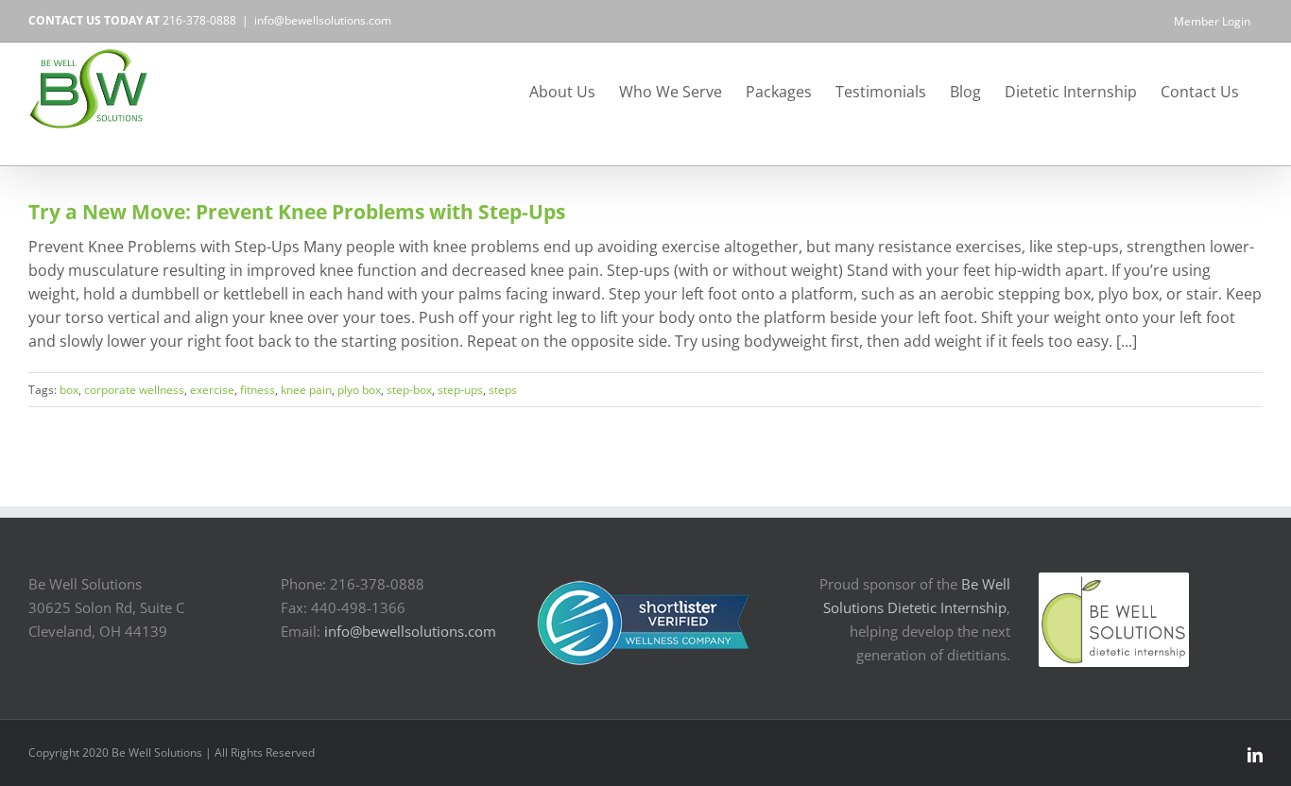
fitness (257, 390)
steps (503, 390)
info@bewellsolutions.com (322, 20)
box (69, 390)
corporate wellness (134, 390)
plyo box (359, 390)
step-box (409, 390)
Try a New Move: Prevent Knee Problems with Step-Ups (296, 211)
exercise (212, 390)
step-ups (460, 390)
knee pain (306, 390)
